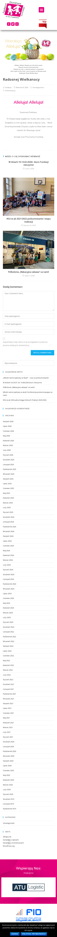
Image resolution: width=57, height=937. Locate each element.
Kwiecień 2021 (8, 722)
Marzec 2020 (8, 785)
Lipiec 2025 (7, 483)
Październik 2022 (9, 636)
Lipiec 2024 (7, 541)
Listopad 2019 (8, 804)
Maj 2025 (6, 493)
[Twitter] (13, 24)
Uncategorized (38, 87)
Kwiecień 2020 (8, 780)
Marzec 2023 (8, 612)
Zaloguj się (7, 836)
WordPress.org (9, 846)
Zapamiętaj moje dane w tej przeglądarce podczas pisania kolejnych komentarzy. (25, 344)
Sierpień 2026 (8, 421)
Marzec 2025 (8, 503)
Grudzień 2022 (8, 627)
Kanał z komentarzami (13, 843)
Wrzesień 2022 (8, 641)
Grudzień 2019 (8, 799)
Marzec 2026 (8, 445)
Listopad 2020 (8, 746)
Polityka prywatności (33, 934)
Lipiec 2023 (7, 593)
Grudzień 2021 (8, 684)
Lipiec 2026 (7, 426)
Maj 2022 (6, 660)
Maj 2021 (6, 718)
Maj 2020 (6, 775)
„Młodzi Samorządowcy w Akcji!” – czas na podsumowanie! (26, 378)
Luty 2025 (7, 507)
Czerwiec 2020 (8, 770)
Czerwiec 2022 (8, 655)
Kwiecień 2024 (8, 555)
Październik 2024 (9, 526)
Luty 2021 (7, 732)
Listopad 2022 (8, 632)
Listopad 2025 (8, 464)
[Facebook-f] (8, 24)
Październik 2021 (9, 694)
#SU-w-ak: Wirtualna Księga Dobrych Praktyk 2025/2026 (24, 400)
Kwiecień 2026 (8, 440)
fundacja (8, 87)
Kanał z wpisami (11, 840)
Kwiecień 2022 (8, 665)
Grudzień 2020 (8, 741)
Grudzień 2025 (8, 459)
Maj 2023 (6, 603)
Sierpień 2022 (8, 646)
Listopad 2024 (8, 522)
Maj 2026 (6, 436)
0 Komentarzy (10, 90)
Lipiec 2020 (7, 765)
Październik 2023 (9, 584)
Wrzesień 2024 (8, 531)
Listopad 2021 (8, 689)
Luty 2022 (7, 675)
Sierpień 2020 (8, 761)
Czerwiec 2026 (8, 431)
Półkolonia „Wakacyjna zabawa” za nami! (28, 271)
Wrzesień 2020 (8, 756)
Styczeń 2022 (8, 679)
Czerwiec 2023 (8, 598)
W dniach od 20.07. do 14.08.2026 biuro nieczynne (22, 382)
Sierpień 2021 (8, 703)
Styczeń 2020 (8, 794)
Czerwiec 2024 (8, 545)
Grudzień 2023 (8, 574)
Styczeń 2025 (8, 512)
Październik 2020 (9, 751)
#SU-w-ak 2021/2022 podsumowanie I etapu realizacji (28, 220)
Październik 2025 (9, 469)
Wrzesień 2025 (8, 474)
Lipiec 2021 (7, 708)
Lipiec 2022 (7, 651)
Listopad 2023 (8, 579)
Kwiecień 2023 (8, 608)
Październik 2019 (9, 808)
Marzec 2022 (8, 670)
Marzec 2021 (8, 727)
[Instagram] (17, 24)
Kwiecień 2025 (8, 498)
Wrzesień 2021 (8, 699)
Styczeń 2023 (8, 622)
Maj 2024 (6, 550)
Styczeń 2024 (8, 569)
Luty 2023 (7, 617)
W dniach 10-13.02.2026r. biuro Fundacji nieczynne (29, 163)
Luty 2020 (7, 789)
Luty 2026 (7, 450)
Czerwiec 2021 (8, 713)
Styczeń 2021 (8, 737)
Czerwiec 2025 (8, 488)
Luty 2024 (7, 565)
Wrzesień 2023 (8, 589)
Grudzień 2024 (8, 517)
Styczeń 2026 (8, 455)
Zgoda (15, 934)
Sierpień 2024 (8, 536)
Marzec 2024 (8, 560)
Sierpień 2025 (8, 479)
